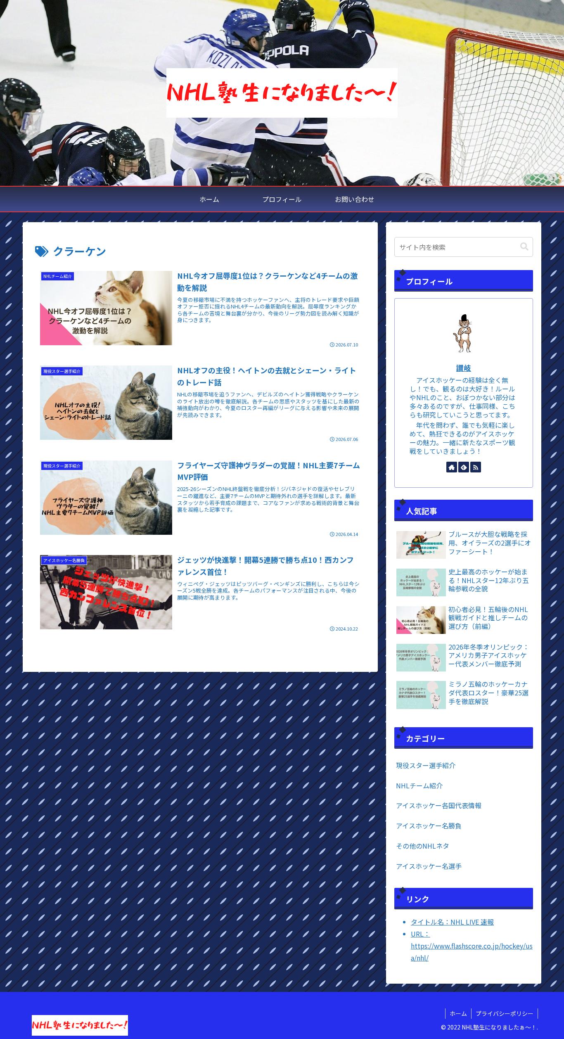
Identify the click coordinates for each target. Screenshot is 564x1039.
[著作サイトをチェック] (451, 467)
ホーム (458, 1013)
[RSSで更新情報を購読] (475, 467)
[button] (524, 246)
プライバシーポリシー (504, 1013)
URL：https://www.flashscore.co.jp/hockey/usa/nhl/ (472, 946)
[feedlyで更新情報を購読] (463, 467)
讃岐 (463, 368)
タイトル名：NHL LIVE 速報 (452, 922)
